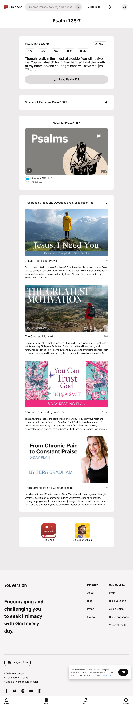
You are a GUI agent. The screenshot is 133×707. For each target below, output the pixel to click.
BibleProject (38, 182)
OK (123, 672)
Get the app (94, 6)
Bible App (49, 539)
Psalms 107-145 (46, 178)
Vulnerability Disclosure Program (21, 681)
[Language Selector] (109, 6)
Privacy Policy (11, 677)
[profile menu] (122, 6)
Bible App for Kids (82, 539)
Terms (24, 677)
